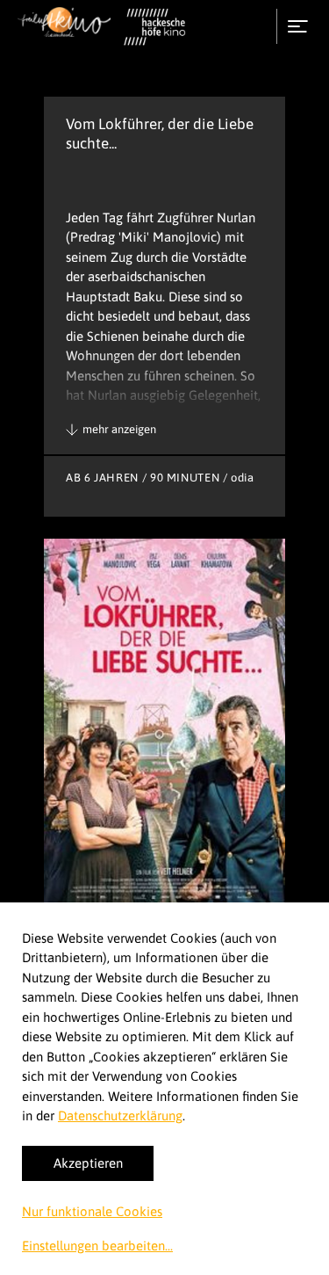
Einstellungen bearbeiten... (97, 1245)
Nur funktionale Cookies (92, 1211)
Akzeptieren (88, 1162)
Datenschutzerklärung (120, 1115)
